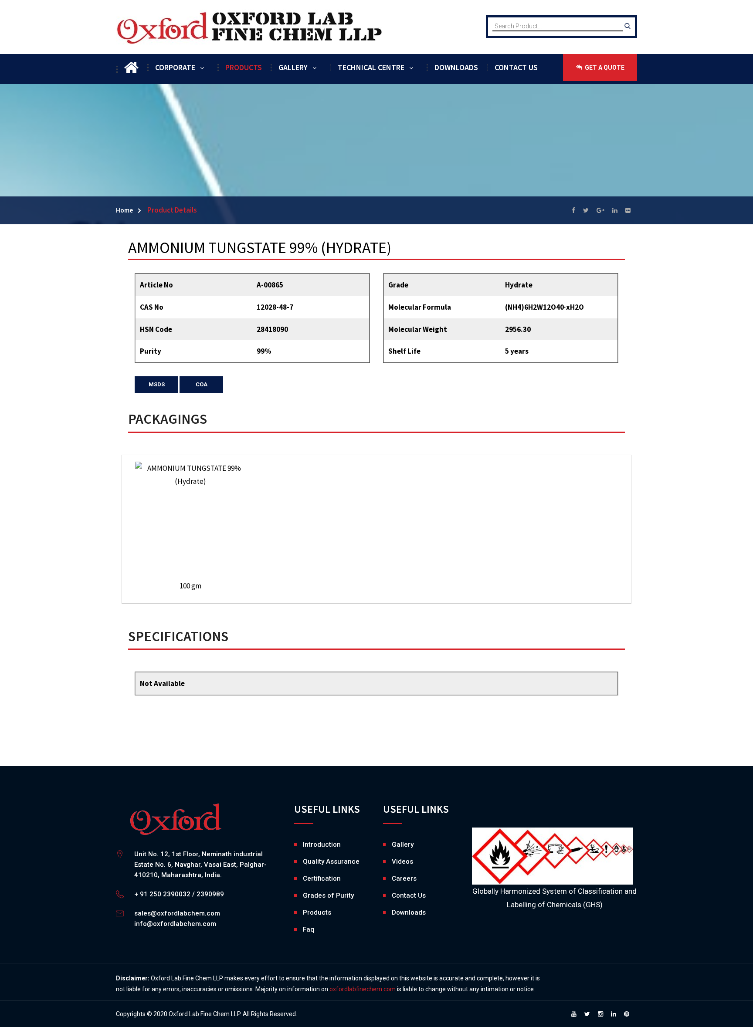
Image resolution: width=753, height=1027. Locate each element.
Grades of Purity (328, 895)
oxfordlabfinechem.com (362, 989)
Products (317, 912)
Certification (322, 878)
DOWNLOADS (456, 67)
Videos (394, 861)
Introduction (322, 844)
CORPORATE (175, 67)
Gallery (394, 844)
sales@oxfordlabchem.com (177, 913)
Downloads (394, 912)
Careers (394, 878)
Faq (308, 929)
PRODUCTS (243, 67)
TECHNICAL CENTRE (371, 67)
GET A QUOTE (603, 67)
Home (124, 210)
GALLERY (293, 67)
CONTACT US (516, 67)
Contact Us (409, 895)
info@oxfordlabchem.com (175, 924)
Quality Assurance (331, 861)
